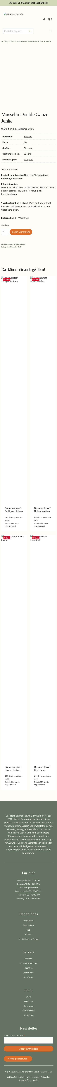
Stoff (19, 247)
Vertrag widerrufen (18, 1058)
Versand (12, 526)
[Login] (44, 19)
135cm (27, 153)
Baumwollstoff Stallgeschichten (14, 510)
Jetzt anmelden (28, 1048)
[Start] (2, 41)
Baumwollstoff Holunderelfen (42, 510)
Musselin (28, 148)
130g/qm (28, 159)
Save (8, 279)
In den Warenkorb (21, 232)
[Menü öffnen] (52, 31)
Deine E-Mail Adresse (14, 1035)
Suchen (30, 31)
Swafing (28, 136)
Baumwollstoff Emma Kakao (13, 768)
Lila (25, 142)
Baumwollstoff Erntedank (42, 768)
